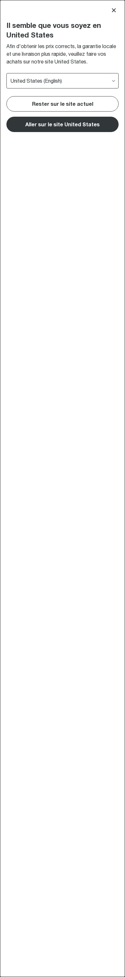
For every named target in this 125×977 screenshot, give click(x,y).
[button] (62, 124)
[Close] (114, 10)
